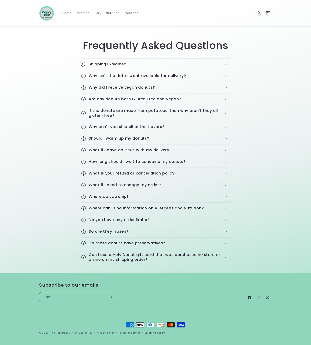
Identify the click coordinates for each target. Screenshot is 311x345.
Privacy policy (105, 332)
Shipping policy (154, 332)
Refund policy (83, 332)
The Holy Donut (60, 332)
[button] (155, 64)
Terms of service (129, 332)
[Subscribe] (110, 297)
